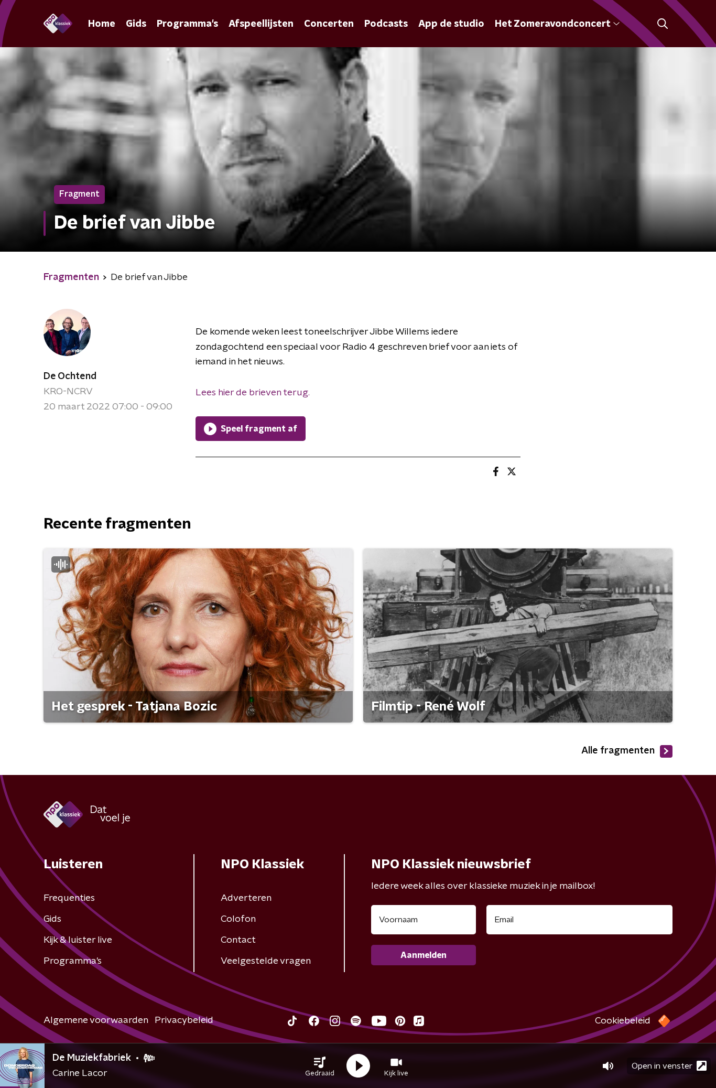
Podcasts (386, 24)
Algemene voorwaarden (96, 1020)
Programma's (187, 24)
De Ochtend (70, 376)
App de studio (451, 24)
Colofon (238, 919)
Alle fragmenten (618, 751)
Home (101, 24)
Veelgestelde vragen (266, 961)
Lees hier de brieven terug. (253, 392)
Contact (238, 940)
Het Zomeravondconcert (552, 24)
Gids (136, 24)
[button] (320, 1066)
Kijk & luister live (78, 940)
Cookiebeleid (622, 1021)
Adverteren (246, 898)
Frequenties (69, 898)
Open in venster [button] (662, 1066)
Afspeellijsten (261, 24)
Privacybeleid (184, 1020)
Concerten (329, 24)
